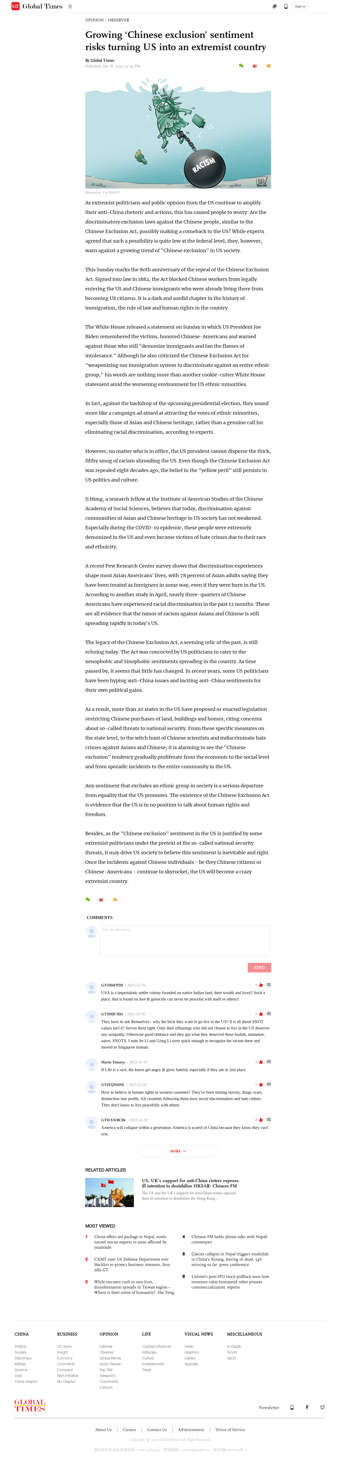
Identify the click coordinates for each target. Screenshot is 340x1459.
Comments (66, 1364)
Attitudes (149, 1352)
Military (20, 1364)
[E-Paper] (274, 7)
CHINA (22, 1334)
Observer (107, 1352)
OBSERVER (118, 20)
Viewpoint (107, 1375)
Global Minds (110, 1358)
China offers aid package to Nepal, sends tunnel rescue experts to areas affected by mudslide (130, 1242)
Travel (146, 1369)
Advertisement (191, 1429)
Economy (64, 1358)
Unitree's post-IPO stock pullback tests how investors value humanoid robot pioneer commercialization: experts (230, 1282)
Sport (231, 1358)
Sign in (300, 6)
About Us (103, 1429)
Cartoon (106, 1387)
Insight (62, 1352)
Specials (191, 1364)
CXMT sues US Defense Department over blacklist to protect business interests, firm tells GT (132, 1264)
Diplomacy (23, 1358)
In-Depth (234, 1346)
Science (21, 1369)
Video (189, 1346)
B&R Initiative (67, 1375)
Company (65, 1369)
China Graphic (26, 1381)
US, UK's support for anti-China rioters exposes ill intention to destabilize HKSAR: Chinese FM (190, 1183)
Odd (18, 1375)
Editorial (106, 1346)
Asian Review (110, 1364)
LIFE (146, 1334)
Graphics (192, 1352)
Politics (20, 1346)
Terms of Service (230, 1429)
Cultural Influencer (156, 1346)
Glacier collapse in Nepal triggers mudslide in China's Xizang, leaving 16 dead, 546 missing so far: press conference (230, 1259)
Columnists (109, 1381)
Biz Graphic (66, 1381)
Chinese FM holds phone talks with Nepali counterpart (229, 1239)
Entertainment (153, 1364)
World (232, 1352)
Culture (148, 1358)
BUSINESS (67, 1334)
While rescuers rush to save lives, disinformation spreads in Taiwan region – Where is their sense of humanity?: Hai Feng (134, 1287)
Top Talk (106, 1369)
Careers (129, 1429)
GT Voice (64, 1346)
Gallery (190, 1358)
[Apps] (283, 7)
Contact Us (157, 1429)
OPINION (94, 20)
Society (20, 1352)
